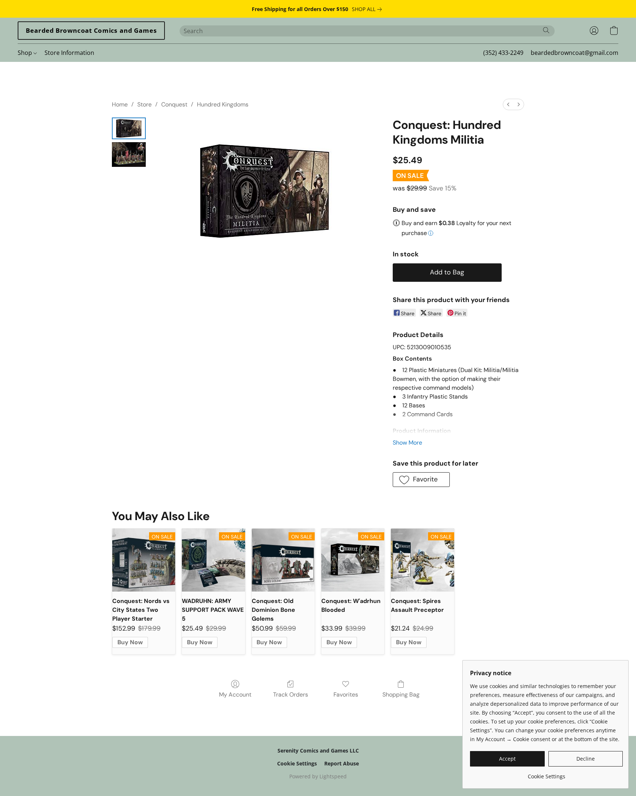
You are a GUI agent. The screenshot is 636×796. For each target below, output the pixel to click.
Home (120, 104)
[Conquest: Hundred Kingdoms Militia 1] (129, 154)
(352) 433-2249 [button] (503, 53)
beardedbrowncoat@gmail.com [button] (574, 53)
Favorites (345, 694)
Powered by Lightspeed (318, 776)
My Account (235, 694)
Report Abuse (341, 763)
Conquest (174, 104)
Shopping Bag (401, 694)
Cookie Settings (297, 763)
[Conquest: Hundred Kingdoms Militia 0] (129, 128)
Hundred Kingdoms (222, 104)
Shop (25, 53)
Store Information (69, 53)
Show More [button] (407, 442)
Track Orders (290, 694)
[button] (91, 30)
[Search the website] (546, 30)
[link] (368, 9)
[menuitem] (508, 104)
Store (144, 104)
